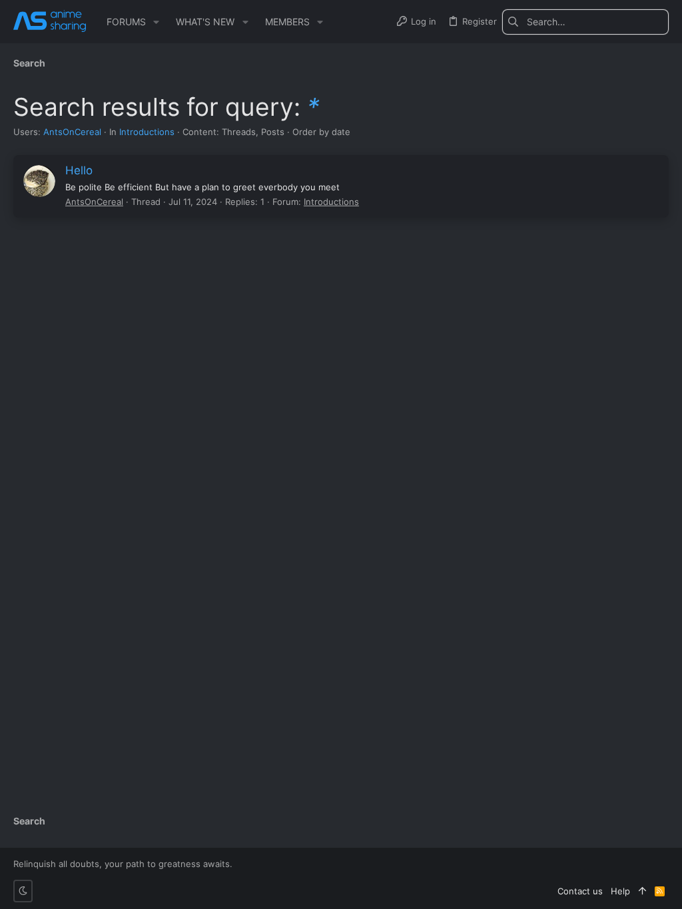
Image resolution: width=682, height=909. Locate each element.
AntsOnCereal (72, 131)
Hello (79, 170)
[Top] (642, 891)
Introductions (146, 131)
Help (620, 891)
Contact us (580, 891)
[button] (156, 22)
